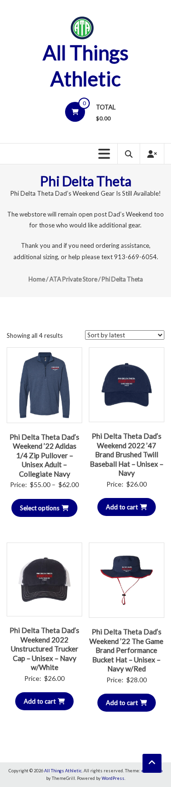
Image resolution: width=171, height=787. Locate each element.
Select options (39, 508)
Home (36, 279)
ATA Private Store (73, 279)
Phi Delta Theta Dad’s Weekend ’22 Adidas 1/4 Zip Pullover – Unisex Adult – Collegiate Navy (44, 455)
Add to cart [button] (122, 507)
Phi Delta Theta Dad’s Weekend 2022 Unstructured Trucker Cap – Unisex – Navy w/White (44, 648)
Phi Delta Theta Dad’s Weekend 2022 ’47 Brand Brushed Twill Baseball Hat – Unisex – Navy (126, 454)
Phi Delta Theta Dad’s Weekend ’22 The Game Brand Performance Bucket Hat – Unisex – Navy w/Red (126, 650)
